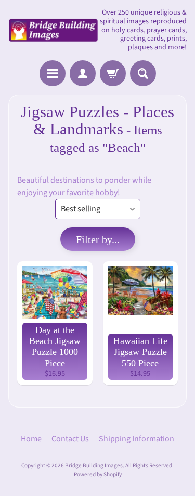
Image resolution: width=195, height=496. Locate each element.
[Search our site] (143, 73)
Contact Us (70, 438)
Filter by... (98, 239)
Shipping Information (136, 438)
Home (31, 438)
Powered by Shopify (98, 474)
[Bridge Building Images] (53, 30)
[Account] (83, 73)
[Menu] (53, 73)
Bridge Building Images (94, 465)
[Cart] (113, 73)
